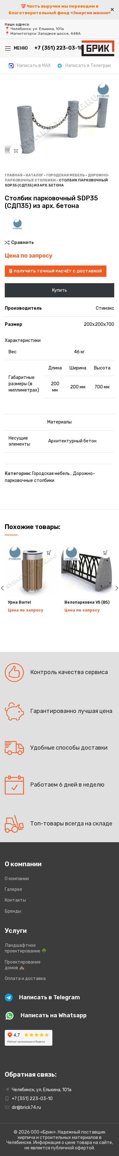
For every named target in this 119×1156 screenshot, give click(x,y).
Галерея (13, 889)
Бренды (13, 911)
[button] (49, 552)
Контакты (15, 900)
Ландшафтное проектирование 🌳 (26, 948)
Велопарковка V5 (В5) (86, 602)
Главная (14, 175)
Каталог (34, 175)
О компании (17, 878)
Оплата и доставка (25, 978)
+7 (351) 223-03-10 (32, 1098)
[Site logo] (98, 48)
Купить (59, 290)
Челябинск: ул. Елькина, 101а (37, 29)
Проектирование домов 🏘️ (23, 964)
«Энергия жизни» (90, 12)
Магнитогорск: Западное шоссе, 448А (45, 33)
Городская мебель (65, 175)
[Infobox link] (30, 66)
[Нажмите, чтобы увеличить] (16, 150)
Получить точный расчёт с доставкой (58, 271)
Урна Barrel (19, 602)
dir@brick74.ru (26, 1107)
